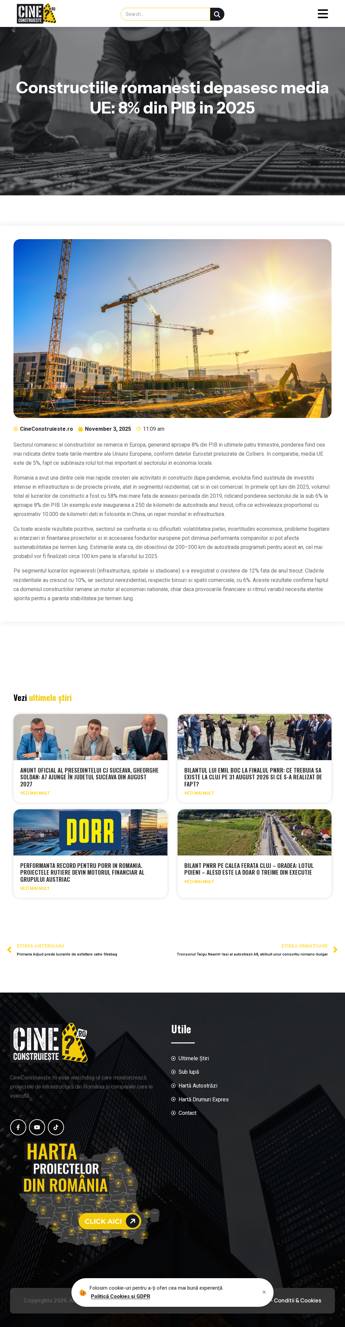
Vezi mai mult (35, 793)
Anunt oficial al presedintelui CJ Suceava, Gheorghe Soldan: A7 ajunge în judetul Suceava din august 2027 (89, 777)
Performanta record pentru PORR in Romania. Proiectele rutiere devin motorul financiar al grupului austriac (82, 872)
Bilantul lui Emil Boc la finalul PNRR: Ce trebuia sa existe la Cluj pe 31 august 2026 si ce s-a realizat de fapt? (253, 777)
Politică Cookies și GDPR (120, 1296)
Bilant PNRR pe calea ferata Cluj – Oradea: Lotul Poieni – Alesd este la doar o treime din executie (249, 868)
